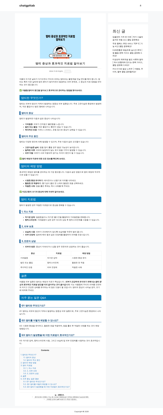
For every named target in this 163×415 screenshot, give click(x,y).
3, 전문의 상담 (31, 373)
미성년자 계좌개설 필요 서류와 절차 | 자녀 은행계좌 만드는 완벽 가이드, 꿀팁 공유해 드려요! (128, 62)
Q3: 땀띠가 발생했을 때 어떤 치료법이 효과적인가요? (46, 387)
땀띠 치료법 (26, 365)
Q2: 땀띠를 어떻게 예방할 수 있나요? (40, 384)
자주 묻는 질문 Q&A (30, 379)
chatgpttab (27, 5)
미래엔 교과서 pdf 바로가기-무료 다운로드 (62, 399)
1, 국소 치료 (29, 368)
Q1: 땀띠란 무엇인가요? (34, 381)
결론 (23, 376)
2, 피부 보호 (30, 371)
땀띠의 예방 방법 (28, 363)
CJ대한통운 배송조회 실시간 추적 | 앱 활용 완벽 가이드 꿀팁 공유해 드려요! (127, 53)
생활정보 (61, 395)
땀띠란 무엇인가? (28, 355)
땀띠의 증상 (29, 357)
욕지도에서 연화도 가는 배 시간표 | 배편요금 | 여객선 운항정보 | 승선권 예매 (61, 397)
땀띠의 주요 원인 (31, 360)
